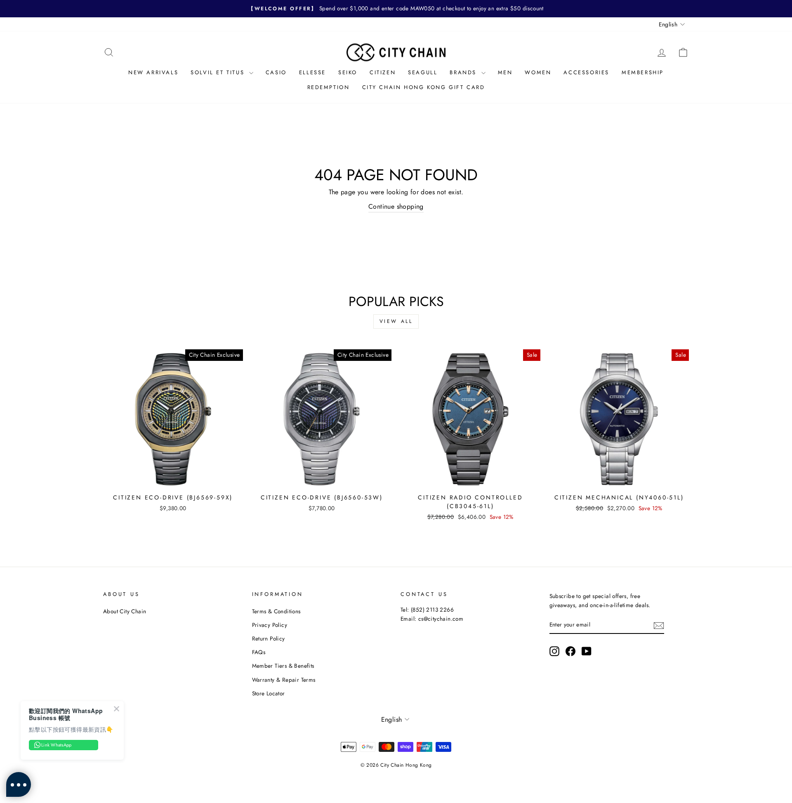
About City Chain (124, 611)
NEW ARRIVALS (153, 72)
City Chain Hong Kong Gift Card (423, 87)
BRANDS (464, 72)
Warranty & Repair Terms (284, 680)
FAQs (259, 652)
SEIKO (347, 72)
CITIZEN (383, 72)
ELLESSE (312, 72)
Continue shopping (396, 206)
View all (396, 321)
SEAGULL (422, 72)
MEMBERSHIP (643, 72)
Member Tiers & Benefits (283, 666)
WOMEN (538, 72)
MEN (505, 72)
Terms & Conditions (276, 611)
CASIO (276, 72)
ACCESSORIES (586, 72)
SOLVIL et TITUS (219, 72)
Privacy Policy (270, 625)
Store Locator (268, 693)
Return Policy (268, 638)
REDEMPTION (328, 87)
